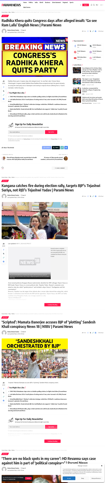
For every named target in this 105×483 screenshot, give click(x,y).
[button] (102, 466)
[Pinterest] (80, 52)
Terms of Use (11, 479)
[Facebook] (80, 46)
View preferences (96, 478)
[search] (94, 5)
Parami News (11, 5)
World (83, 75)
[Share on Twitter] (90, 31)
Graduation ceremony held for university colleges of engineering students (91, 89)
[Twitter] (95, 46)
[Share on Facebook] (88, 31)
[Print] (95, 31)
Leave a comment (60, 168)
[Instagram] (95, 52)
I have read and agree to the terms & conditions (21, 136)
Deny (82, 478)
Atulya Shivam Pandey (13, 30)
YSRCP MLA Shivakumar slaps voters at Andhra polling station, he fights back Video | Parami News (38, 96)
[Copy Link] (93, 31)
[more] (81, 5)
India (83, 94)
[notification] (91, 5)
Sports (83, 84)
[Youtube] (80, 58)
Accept (69, 478)
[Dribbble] (95, 58)
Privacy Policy (54, 139)
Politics (5, 16)
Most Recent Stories (87, 103)
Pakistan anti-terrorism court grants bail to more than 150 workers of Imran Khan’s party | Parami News (92, 99)
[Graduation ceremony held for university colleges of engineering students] (77, 90)
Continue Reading (52, 304)
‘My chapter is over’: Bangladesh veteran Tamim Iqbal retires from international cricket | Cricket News (91, 80)
